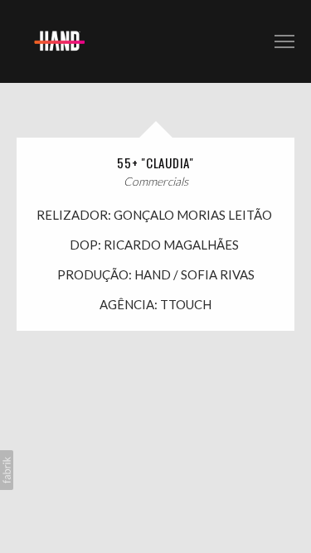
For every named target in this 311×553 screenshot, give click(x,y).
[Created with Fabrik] (6, 470)
